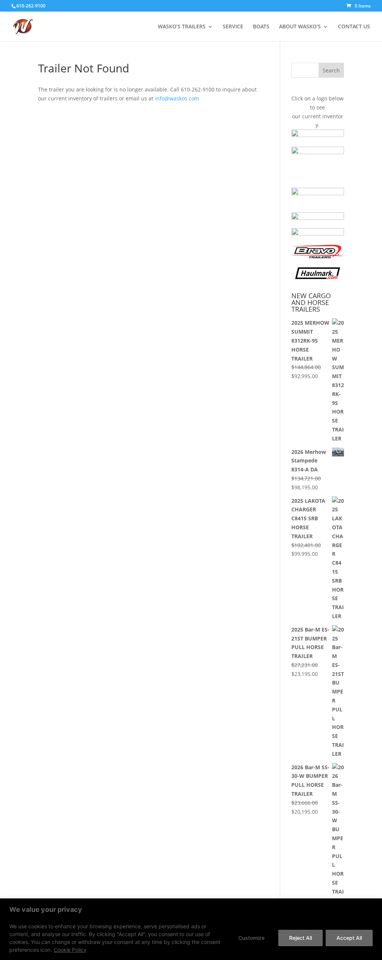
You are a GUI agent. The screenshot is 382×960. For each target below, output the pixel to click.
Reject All (300, 938)
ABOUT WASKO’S (300, 27)
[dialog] (191, 929)
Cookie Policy (70, 950)
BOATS (261, 27)
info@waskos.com (177, 98)
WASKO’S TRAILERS (182, 27)
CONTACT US (354, 27)
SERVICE (233, 27)
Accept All (349, 938)
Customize (251, 938)
